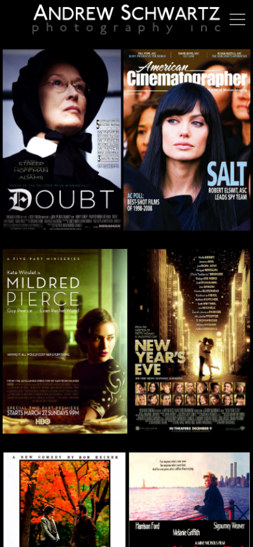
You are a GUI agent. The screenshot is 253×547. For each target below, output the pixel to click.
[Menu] (237, 19)
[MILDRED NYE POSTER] (126, 349)
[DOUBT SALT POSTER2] (126, 147)
